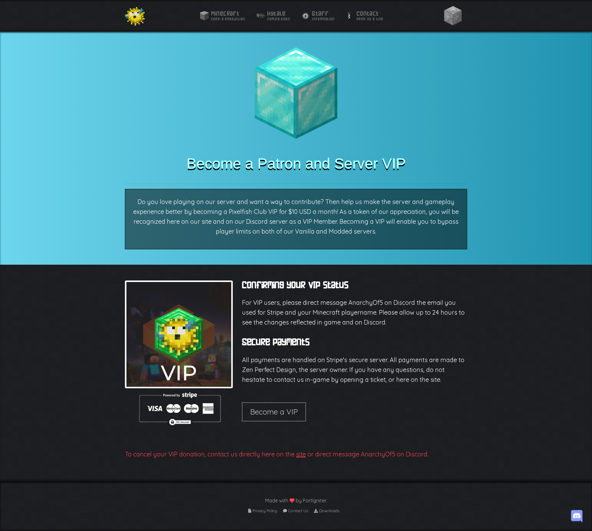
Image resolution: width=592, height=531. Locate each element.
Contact (368, 13)
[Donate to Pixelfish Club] (453, 16)
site (301, 454)
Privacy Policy (264, 510)
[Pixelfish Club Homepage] (135, 16)
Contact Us (297, 510)
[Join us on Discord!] (576, 515)
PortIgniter (314, 500)
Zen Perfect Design (269, 370)
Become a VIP (274, 411)
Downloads (328, 510)
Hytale (276, 13)
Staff (320, 13)
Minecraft (225, 13)
